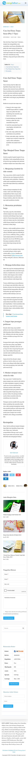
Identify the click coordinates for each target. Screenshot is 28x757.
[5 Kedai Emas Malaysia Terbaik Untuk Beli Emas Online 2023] (14, 546)
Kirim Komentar (8, 618)
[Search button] (23, 628)
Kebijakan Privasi (13, 750)
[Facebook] (5, 475)
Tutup (12, 64)
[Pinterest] (18, 475)
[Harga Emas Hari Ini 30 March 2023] (14, 526)
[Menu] (25, 3)
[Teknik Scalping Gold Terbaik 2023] (14, 506)
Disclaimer (5, 750)
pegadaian (12, 253)
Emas (19, 37)
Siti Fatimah (6, 37)
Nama (6, 574)
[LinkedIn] (5, 478)
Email (6, 579)
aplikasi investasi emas (17, 255)
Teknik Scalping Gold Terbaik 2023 (12, 514)
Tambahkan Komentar (9, 597)
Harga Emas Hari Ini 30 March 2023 (12, 535)
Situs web (6, 584)
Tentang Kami (21, 750)
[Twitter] (12, 475)
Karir (14, 752)
